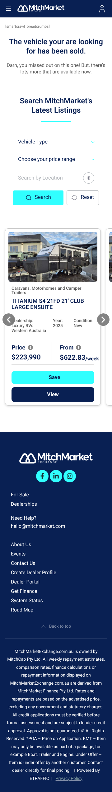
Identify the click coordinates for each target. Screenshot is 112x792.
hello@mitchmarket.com (38, 526)
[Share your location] (88, 178)
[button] (53, 377)
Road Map (22, 610)
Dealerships (24, 504)
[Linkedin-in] (56, 476)
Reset (87, 197)
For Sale (20, 495)
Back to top (60, 626)
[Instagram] (69, 476)
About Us (21, 544)
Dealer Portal (25, 582)
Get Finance (24, 591)
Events (18, 554)
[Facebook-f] (42, 476)
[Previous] (8, 319)
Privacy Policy (69, 778)
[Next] (103, 319)
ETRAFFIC (40, 778)
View (52, 394)
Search (43, 197)
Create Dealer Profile (33, 572)
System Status (27, 600)
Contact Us (23, 563)
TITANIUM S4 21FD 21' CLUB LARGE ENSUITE (48, 304)
